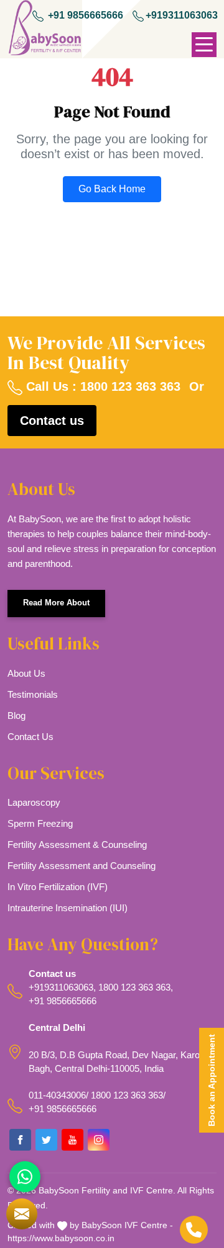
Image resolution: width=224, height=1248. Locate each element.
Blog (16, 715)
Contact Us (30, 736)
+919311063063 (182, 15)
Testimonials (32, 694)
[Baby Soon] (44, 29)
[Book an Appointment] (21, 1213)
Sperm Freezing (40, 823)
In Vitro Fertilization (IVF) (57, 886)
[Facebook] (20, 1140)
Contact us (52, 420)
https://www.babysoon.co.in (60, 1238)
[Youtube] (72, 1140)
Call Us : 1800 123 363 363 (101, 386)
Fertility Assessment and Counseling (81, 865)
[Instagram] (99, 1140)
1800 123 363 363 (134, 987)
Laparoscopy (33, 802)
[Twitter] (46, 1140)
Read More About (56, 602)
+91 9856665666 (84, 15)
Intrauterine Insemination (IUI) (67, 908)
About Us (26, 673)
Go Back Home (112, 189)
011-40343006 (57, 1095)
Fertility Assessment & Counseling (77, 844)
